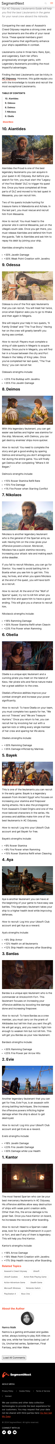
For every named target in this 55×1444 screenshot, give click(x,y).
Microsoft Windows (12, 1288)
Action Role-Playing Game (35, 1277)
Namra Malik (9, 1327)
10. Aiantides (11, 98)
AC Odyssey (9, 78)
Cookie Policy (24, 1391)
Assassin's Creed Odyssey (15, 1271)
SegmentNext (13, 3)
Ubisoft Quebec (11, 1277)
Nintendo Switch (33, 1288)
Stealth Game (36, 1282)
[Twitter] (4, 1432)
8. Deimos (10, 107)
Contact (8, 1396)
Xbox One (25, 1294)
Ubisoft (36, 1271)
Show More (8, 122)
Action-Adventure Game (14, 1282)
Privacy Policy (7, 1391)
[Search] (45, 3)
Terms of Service (43, 1391)
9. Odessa (10, 103)
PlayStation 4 (10, 1294)
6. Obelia (9, 116)
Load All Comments (14, 1357)
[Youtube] (15, 1432)
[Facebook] (10, 1432)
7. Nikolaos (10, 111)
